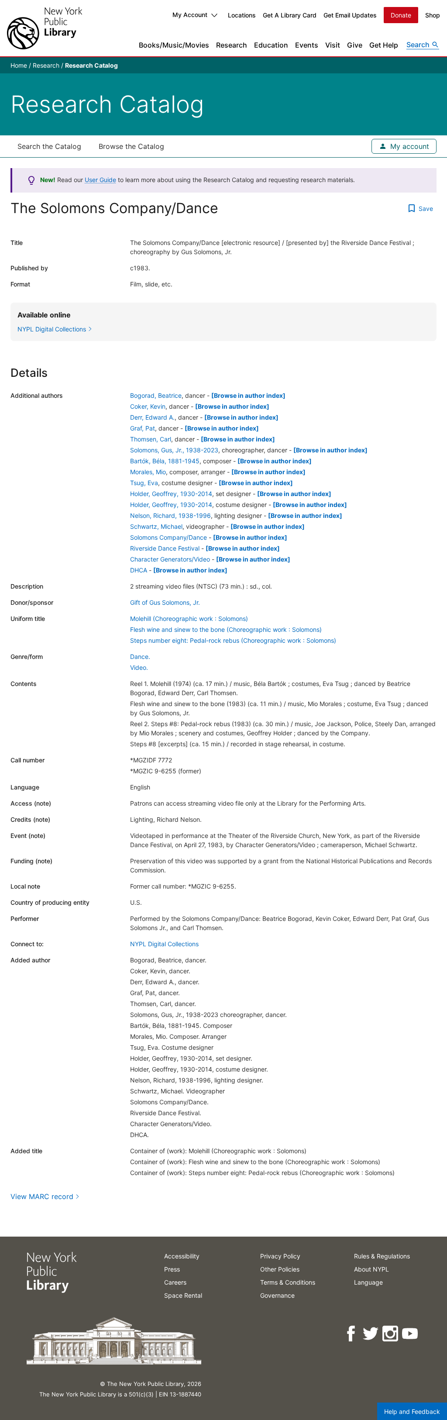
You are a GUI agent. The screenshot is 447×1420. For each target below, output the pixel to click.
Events (306, 45)
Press (172, 1269)
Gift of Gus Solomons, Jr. (165, 602)
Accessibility (181, 1256)
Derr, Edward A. (152, 417)
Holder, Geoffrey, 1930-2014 (171, 493)
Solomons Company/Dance (168, 537)
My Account (189, 14)
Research (231, 45)
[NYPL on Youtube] (410, 1334)
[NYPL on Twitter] (371, 1334)
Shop (432, 15)
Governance (277, 1295)
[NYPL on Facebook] (351, 1334)
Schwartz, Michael (156, 526)
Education (271, 45)
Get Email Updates (350, 15)
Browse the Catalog (131, 146)
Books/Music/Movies (174, 45)
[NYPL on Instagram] (390, 1334)
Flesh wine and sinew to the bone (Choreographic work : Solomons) (226, 629)
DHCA (138, 570)
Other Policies (279, 1269)
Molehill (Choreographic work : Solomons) (189, 618)
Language (368, 1282)
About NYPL (371, 1269)
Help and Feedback (412, 1411)
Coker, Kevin (147, 406)
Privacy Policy (280, 1256)
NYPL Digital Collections (164, 944)
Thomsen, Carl (150, 439)
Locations (242, 15)
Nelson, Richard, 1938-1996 (170, 515)
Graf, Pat (142, 428)
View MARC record (41, 1196)
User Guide (100, 179)
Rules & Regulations (382, 1256)
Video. (139, 667)
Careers (175, 1282)
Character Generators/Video (170, 559)
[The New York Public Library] (44, 28)
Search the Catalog (49, 146)
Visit (332, 45)
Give (354, 45)
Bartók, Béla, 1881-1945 (164, 461)
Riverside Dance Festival (164, 548)
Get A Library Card (289, 15)
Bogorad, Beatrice (156, 395)
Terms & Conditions (287, 1282)
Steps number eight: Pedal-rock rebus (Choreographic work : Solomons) (233, 640)
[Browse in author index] (248, 395)
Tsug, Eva (144, 482)
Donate (401, 15)
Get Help (383, 45)
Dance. (140, 656)
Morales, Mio (148, 472)
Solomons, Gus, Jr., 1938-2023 (174, 450)
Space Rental (183, 1295)
